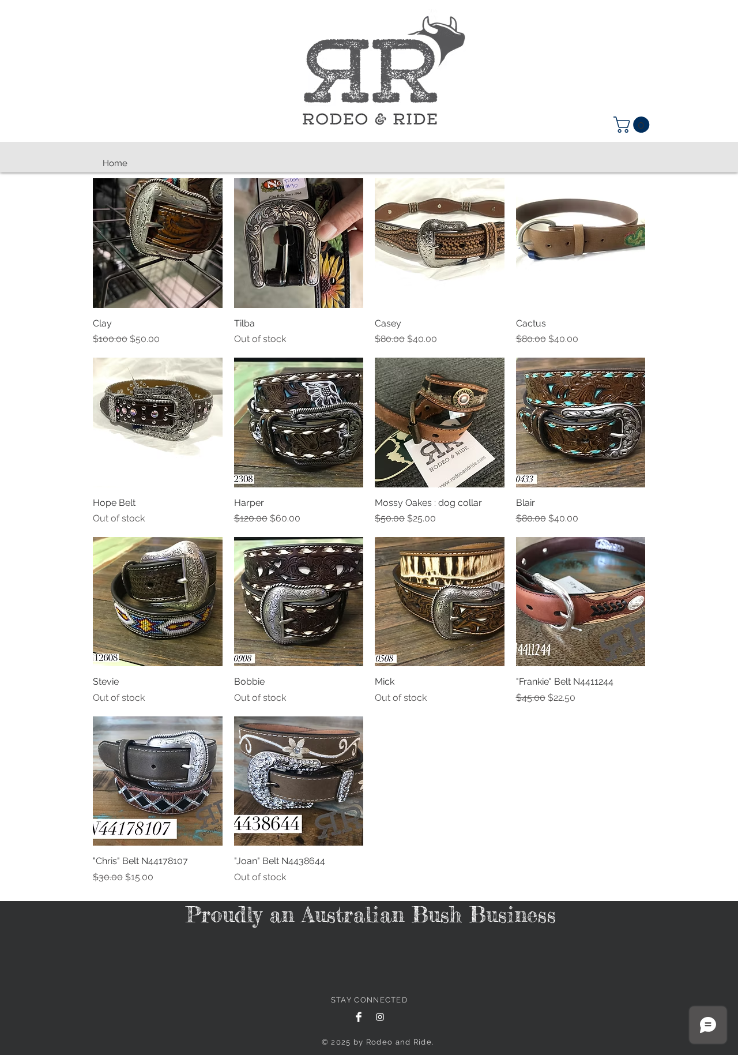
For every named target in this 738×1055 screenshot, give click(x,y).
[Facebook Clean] (358, 1017)
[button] (633, 125)
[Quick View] (158, 243)
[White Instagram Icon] (380, 1017)
